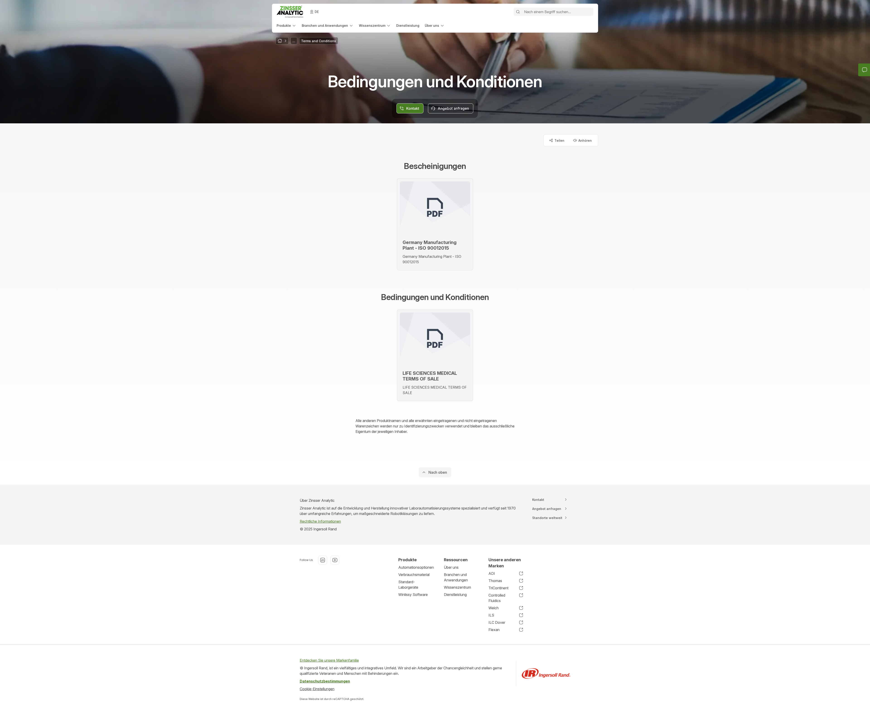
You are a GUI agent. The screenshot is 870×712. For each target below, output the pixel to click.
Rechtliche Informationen (320, 521)
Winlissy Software (413, 594)
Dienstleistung (455, 594)
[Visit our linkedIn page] (322, 560)
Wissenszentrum (457, 587)
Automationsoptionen (416, 567)
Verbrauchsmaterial (414, 574)
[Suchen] (518, 12)
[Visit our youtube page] (335, 560)
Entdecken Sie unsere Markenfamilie (329, 660)
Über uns (451, 567)
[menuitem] (286, 25)
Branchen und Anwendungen (456, 577)
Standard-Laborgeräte (408, 585)
